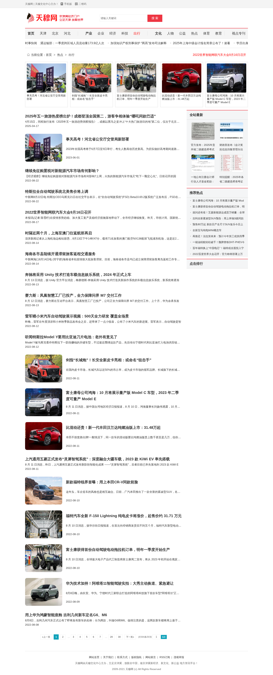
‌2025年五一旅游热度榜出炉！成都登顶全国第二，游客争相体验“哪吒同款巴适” (90, 116)
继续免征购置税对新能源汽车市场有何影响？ (62, 171)
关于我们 (108, 657)
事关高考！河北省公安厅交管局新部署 (97, 139)
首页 (49, 54)
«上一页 (46, 637)
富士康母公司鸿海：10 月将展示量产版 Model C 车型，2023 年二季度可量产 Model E (226, 99)
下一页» (130, 637)
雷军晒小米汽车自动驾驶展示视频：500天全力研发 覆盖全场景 (77, 316)
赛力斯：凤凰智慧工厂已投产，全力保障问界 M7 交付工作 (73, 295)
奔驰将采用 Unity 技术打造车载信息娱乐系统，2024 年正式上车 (78, 275)
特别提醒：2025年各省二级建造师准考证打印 (232, 181)
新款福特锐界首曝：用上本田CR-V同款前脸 (102, 482)
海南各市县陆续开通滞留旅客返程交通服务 (60, 254)
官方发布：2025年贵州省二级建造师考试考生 (203, 149)
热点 (60, 54)
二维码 (82, 3)
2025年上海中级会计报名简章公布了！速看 (192, 43)
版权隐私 (136, 657)
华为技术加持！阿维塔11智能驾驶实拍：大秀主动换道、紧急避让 (120, 583)
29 (111, 637)
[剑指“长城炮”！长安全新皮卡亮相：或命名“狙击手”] (45, 368)
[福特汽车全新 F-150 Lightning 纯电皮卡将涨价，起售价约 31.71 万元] (45, 524)
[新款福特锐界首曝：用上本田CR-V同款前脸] (45, 490)
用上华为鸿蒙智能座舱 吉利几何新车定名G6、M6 (66, 615)
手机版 (68, 3)
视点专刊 (238, 33)
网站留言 (150, 657)
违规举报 (179, 657)
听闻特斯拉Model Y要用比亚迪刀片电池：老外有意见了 (71, 337)
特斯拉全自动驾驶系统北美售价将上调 (56, 191)
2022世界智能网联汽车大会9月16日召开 (58, 212)
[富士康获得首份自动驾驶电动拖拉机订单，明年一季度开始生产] (45, 558)
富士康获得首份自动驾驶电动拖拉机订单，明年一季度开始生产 (118, 550)
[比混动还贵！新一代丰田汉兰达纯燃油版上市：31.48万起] (45, 436)
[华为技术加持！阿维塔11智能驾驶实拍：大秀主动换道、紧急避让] (45, 592)
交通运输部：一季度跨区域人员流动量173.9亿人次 (61, 43)
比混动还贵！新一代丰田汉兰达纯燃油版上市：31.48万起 (113, 427)
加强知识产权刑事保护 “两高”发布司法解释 (130, 43)
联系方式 (122, 657)
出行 (71, 54)
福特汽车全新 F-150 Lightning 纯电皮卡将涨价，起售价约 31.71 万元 (124, 516)
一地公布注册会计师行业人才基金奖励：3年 (202, 181)
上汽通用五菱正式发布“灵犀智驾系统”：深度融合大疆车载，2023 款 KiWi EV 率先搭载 (97, 459)
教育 (218, 33)
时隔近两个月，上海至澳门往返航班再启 (219, 54)
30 (119, 637)
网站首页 (94, 657)
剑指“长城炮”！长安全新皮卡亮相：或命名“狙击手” (108, 360)
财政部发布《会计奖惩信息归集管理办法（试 (231, 149)
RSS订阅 (165, 657)
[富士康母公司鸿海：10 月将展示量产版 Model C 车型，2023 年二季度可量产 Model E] (45, 402)
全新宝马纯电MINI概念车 (207, 230)
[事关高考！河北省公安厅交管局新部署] (45, 148)
